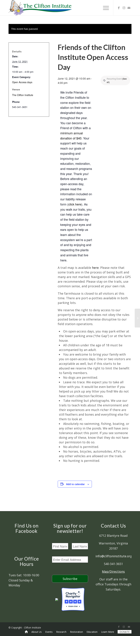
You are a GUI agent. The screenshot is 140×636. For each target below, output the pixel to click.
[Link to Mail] (128, 7)
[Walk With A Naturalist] (137, 318)
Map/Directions (113, 571)
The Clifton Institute (22, 95)
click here (74, 204)
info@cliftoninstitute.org (113, 556)
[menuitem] (26, 631)
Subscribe (70, 579)
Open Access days (22, 82)
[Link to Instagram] (123, 7)
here (95, 268)
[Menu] (104, 7)
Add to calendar (75, 484)
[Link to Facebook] (118, 7)
